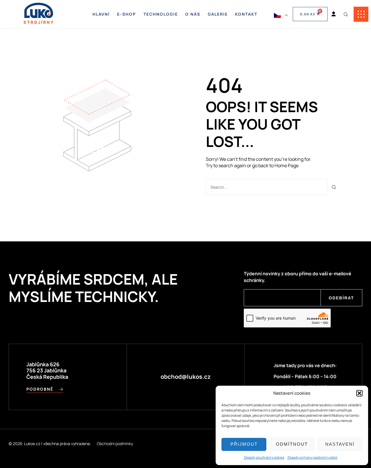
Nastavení (339, 444)
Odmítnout (292, 444)
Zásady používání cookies (264, 457)
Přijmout (244, 444)
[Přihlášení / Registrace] (333, 14)
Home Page (286, 165)
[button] (359, 393)
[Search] (334, 187)
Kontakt (246, 14)
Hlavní (101, 14)
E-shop (126, 14)
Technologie (160, 14)
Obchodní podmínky (115, 443)
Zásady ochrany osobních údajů (312, 457)
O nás (192, 14)
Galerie (218, 14)
